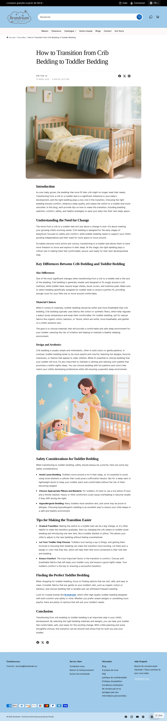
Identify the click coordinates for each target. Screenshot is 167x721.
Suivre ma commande (80, 674)
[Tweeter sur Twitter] (124, 76)
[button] (157, 17)
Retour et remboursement (82, 670)
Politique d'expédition (112, 681)
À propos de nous (110, 670)
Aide (125, 3)
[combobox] (90, 17)
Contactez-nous (77, 666)
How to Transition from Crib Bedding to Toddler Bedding (52, 37)
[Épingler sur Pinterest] (129, 76)
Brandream (70, 594)
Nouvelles (21, 37)
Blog (104, 666)
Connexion (139, 3)
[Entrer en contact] (150, 17)
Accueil (12, 37)
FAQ (104, 674)
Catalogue (69, 31)
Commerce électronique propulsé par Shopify (37, 717)
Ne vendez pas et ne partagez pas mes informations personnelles (114, 692)
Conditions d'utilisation (112, 685)
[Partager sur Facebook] (119, 76)
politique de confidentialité (114, 677)
